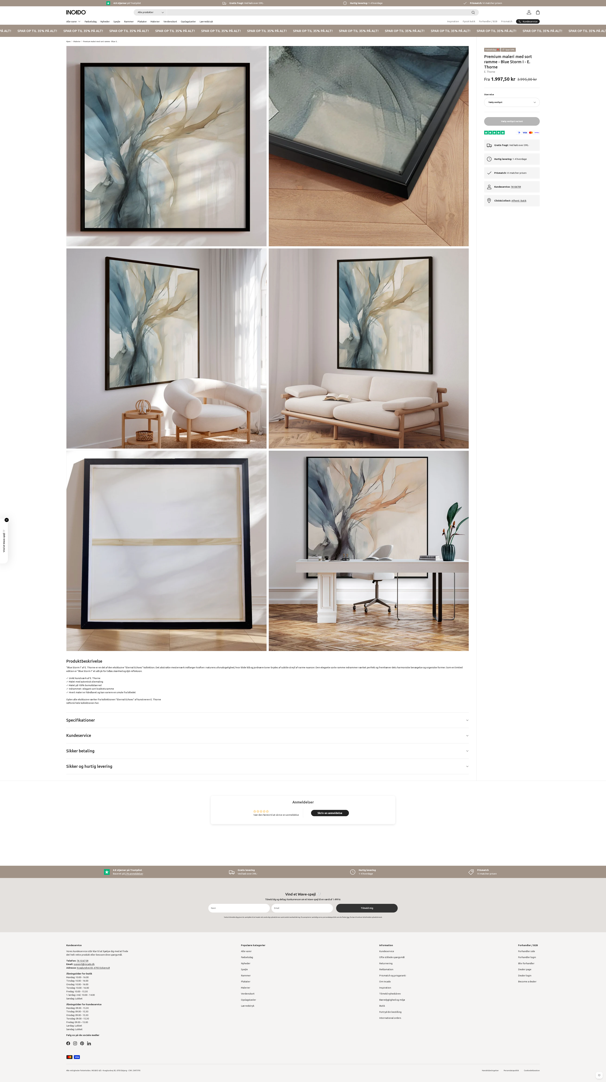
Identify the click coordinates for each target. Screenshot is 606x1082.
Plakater (142, 21)
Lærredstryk (206, 21)
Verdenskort (170, 21)
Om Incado (385, 981)
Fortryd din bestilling (390, 1012)
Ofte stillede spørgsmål (392, 957)
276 (134, 873)
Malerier (155, 21)
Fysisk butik (469, 21)
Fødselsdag (91, 21)
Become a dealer (527, 981)
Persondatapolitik (511, 1070)
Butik (382, 1005)
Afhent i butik (518, 200)
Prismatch (506, 21)
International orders (390, 1018)
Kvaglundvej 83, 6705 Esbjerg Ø (93, 967)
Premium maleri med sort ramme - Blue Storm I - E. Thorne (101, 41)
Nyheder (105, 21)
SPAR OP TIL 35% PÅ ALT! (65, 31)
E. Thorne (489, 71)
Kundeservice (386, 951)
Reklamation (386, 969)
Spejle (116, 21)
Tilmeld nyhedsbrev (390, 993)
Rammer (129, 21)
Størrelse (489, 94)
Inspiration (453, 21)
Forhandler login (527, 957)
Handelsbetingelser (490, 1070)
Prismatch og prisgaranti (392, 975)
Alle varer (71, 21)
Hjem (68, 41)
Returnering (385, 963)
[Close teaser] (7, 520)
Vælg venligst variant (512, 121)
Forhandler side (526, 951)
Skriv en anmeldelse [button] (330, 813)
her (97, 703)
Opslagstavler (188, 21)
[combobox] (306, 12)
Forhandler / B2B (488, 21)
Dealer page (524, 969)
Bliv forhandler (526, 963)
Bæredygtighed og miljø (392, 999)
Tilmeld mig (367, 908)
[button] (537, 12)
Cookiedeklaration (532, 1070)
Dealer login (524, 975)
